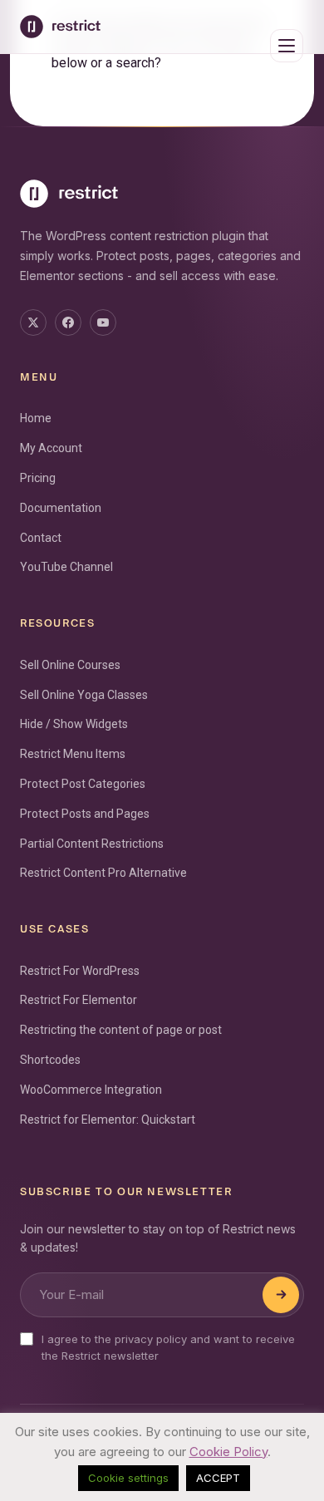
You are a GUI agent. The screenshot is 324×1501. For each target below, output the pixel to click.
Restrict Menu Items (72, 753)
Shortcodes (50, 1059)
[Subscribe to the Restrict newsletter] (281, 1295)
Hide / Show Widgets (74, 724)
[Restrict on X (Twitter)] (33, 322)
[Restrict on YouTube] (103, 322)
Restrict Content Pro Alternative (103, 872)
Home (36, 418)
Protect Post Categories (82, 783)
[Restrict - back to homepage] (162, 194)
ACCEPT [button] (218, 1477)
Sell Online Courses (70, 665)
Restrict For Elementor (78, 999)
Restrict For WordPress (80, 970)
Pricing (38, 478)
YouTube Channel (66, 566)
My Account (51, 448)
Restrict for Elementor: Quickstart (107, 1119)
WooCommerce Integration (91, 1089)
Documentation (60, 507)
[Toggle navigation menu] (286, 45)
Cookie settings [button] (128, 1477)
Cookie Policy (228, 1451)
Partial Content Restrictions (92, 843)
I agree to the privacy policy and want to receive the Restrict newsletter (168, 1347)
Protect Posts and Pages (85, 813)
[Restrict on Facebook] (68, 322)
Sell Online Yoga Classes (84, 694)
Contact (40, 537)
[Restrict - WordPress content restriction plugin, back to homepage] (60, 26)
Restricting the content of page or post (121, 1029)
